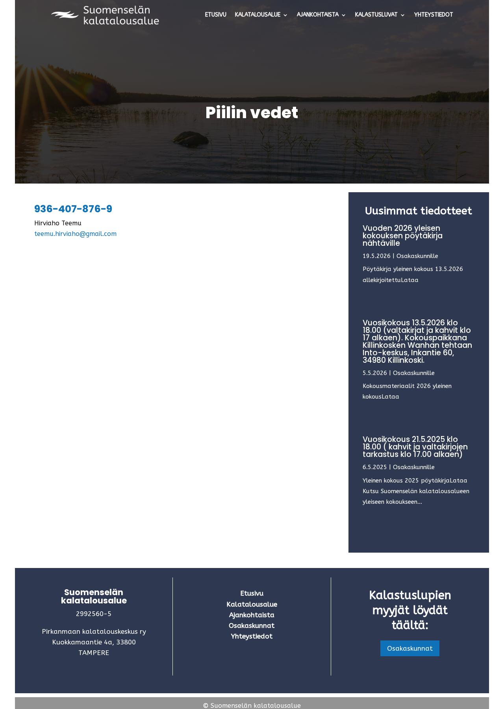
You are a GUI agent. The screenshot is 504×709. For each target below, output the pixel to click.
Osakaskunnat (410, 648)
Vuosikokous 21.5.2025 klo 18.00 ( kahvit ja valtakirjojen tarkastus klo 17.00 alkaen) (415, 447)
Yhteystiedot (433, 14)
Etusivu (215, 14)
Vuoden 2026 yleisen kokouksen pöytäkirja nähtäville (403, 236)
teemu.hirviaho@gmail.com (75, 234)
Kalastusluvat (376, 14)
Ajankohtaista (318, 14)
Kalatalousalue (257, 14)
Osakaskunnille (417, 256)
